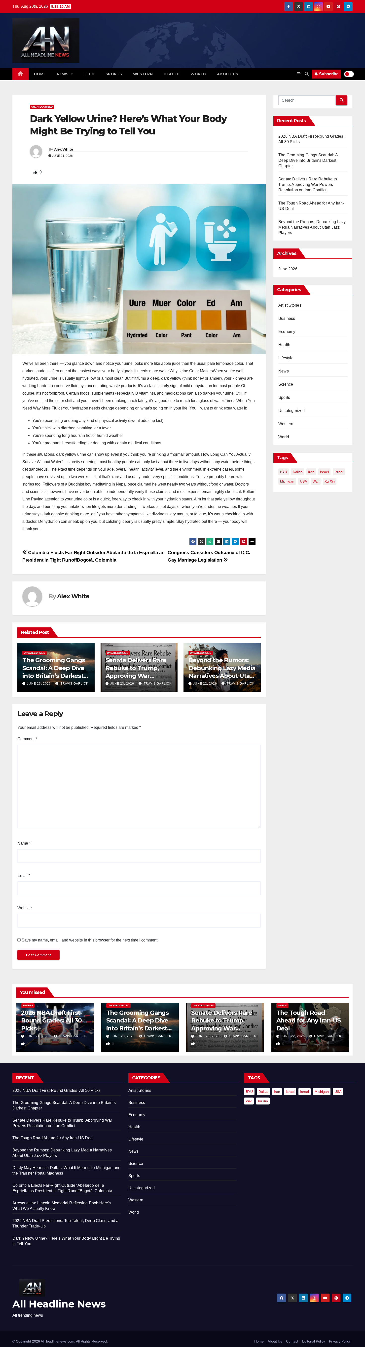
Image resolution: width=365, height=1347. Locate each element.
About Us (275, 1341)
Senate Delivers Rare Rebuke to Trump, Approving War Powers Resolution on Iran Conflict (138, 675)
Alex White (63, 149)
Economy (286, 331)
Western (143, 74)
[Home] (20, 74)
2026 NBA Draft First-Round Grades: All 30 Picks (51, 1020)
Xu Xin (330, 481)
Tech (89, 74)
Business (286, 318)
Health (172, 74)
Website (24, 908)
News (63, 74)
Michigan (287, 481)
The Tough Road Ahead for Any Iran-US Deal (308, 1020)
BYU (283, 472)
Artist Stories (289, 305)
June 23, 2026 (39, 683)
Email (23, 875)
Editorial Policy (313, 1341)
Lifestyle (285, 358)
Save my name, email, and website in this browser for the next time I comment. (90, 940)
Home (40, 74)
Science (285, 384)
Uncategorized (42, 106)
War (316, 481)
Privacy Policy (340, 1341)
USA (303, 481)
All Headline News (59, 1304)
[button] (307, 74)
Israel (324, 472)
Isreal (338, 472)
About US (227, 74)
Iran (311, 472)
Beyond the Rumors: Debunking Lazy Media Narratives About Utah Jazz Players (312, 227)
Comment (27, 739)
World (198, 74)
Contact (292, 1341)
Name (24, 843)
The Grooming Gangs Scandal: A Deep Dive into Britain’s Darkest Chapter (308, 160)
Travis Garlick (74, 683)
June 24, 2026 (38, 1036)
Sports (114, 74)
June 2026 (287, 269)
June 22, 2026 (205, 683)
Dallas (297, 472)
